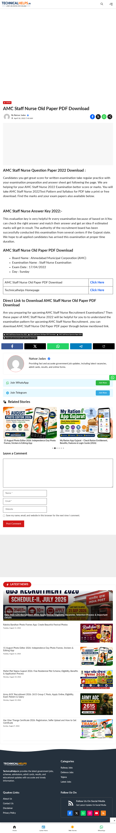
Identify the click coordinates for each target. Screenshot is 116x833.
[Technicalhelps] (16, 4)
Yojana (64, 777)
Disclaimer (8, 808)
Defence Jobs (67, 772)
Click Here (97, 282)
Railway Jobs (67, 768)
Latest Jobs (66, 782)
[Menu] (111, 4)
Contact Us (8, 804)
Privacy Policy (9, 813)
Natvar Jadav (20, 115)
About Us (7, 799)
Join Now (103, 383)
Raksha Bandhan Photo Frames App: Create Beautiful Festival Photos (35, 625)
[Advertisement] (58, 33)
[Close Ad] (113, 820)
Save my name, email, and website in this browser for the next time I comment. (43, 516)
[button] (102, 4)
